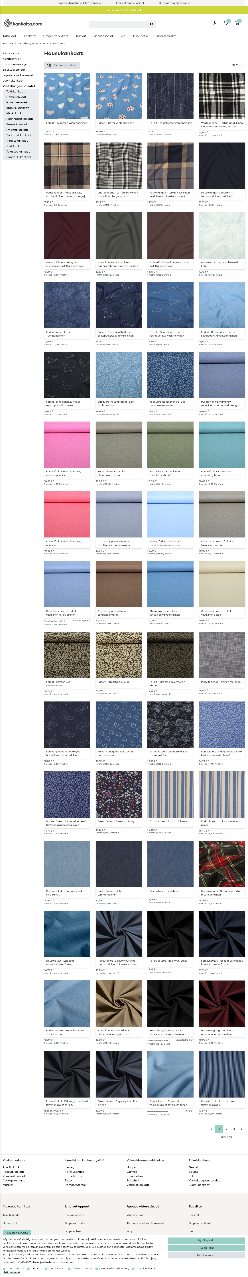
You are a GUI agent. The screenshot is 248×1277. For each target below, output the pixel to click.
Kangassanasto (74, 1215)
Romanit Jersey (76, 1184)
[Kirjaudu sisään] (215, 23)
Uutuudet (9, 36)
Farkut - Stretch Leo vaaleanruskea (58, 684)
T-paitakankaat (17, 140)
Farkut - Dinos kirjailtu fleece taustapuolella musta (63, 404)
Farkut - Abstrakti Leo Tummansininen (59, 334)
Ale (123, 36)
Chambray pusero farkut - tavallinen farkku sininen (62, 613)
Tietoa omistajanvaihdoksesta (145, 1223)
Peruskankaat (12, 53)
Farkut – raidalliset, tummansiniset (170, 123)
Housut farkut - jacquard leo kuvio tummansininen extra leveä (66, 823)
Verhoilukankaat (138, 1184)
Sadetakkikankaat (18, 135)
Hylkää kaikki (206, 1248)
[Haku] (151, 24)
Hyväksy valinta (206, 1255)
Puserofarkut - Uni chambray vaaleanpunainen (63, 473)
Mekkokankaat (16, 113)
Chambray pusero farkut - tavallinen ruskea (113, 613)
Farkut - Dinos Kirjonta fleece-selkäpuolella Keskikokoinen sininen (167, 334)
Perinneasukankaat (19, 118)
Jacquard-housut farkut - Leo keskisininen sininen (167, 404)
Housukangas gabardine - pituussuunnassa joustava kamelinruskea (113, 1032)
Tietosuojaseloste (40, 1262)
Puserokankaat (16, 124)
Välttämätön (17, 1268)
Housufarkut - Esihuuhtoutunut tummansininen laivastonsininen (117, 963)
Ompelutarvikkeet (55, 36)
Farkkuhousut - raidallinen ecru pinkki (220, 823)
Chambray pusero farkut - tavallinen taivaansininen (165, 613)
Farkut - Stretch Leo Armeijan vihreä (167, 684)
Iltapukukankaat (17, 107)
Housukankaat (16, 102)
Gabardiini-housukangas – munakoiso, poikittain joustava (64, 264)
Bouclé (193, 1171)
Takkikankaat (15, 91)
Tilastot (37, 1268)
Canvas (132, 1171)
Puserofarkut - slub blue (164, 891)
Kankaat (30, 36)
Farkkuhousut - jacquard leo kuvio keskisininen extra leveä (221, 753)
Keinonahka (135, 1176)
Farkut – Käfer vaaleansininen (116, 123)
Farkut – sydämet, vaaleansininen (66, 123)
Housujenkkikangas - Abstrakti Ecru (219, 264)
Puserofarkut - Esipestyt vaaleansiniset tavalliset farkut (168, 1103)
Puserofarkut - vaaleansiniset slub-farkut (64, 893)
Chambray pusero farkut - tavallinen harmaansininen (114, 543)
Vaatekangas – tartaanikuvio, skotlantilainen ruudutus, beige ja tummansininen (66, 194)
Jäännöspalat (103, 36)
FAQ (129, 1231)
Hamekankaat (16, 97)
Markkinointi (58, 1268)
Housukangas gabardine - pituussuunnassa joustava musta (169, 1032)
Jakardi (194, 1176)
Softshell (133, 1180)
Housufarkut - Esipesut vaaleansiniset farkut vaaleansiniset (60, 963)
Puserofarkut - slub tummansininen (109, 893)
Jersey (69, 1167)
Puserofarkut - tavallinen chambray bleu (216, 473)
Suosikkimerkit (166, 36)
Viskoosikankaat (14, 1176)
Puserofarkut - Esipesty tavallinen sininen (118, 1103)
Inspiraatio (140, 36)
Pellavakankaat (13, 1171)
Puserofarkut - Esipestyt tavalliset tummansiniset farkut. (67, 1103)
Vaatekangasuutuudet (31, 43)
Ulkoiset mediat (83, 1268)
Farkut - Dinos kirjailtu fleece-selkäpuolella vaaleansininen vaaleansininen (219, 334)
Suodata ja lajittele (65, 65)
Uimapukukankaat (18, 157)
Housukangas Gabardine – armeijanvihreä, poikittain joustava (118, 264)
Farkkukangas (74, 1171)
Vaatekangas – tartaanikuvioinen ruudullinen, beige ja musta (118, 194)
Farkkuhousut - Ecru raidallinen (168, 821)
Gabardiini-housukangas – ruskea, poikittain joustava (170, 264)
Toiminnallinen (146, 1268)
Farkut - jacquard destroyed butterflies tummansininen (63, 753)
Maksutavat (10, 1223)
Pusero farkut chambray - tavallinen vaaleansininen (165, 543)
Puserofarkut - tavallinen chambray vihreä (164, 473)
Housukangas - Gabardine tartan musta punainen (221, 893)
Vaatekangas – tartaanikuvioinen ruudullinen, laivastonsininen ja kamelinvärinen (169, 194)
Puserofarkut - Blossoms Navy (116, 821)
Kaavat (81, 36)
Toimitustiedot (12, 1215)
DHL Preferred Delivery (115, 1268)
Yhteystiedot (135, 1215)
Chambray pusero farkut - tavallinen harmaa (217, 543)
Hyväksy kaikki (206, 1240)
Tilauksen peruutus (17, 1233)
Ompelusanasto (75, 1223)
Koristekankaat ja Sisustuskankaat (15, 67)
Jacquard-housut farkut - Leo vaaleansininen (116, 404)
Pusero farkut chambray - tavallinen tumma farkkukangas (220, 404)
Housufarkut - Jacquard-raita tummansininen (219, 1103)
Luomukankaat (13, 80)
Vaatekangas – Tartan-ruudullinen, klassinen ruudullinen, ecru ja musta (222, 125)
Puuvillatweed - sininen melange (221, 682)
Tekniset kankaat (18, 151)
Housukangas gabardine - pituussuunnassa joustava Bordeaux (217, 1032)
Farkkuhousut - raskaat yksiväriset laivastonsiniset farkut (222, 963)
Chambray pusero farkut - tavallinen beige (217, 613)
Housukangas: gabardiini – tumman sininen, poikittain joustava (217, 194)
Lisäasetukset (11, 1272)
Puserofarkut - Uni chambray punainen (63, 543)
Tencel (193, 1167)
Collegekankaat (14, 1180)
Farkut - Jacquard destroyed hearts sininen (115, 753)
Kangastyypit (12, 58)
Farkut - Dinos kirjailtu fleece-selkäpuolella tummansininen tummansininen (116, 334)
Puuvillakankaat (14, 1167)
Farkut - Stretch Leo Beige (114, 682)
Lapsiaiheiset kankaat (18, 75)
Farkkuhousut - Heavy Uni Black (168, 961)
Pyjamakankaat (17, 129)
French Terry (73, 1176)
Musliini (8, 1184)
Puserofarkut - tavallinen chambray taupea (113, 473)
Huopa (131, 1167)
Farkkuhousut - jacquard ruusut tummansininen (168, 753)
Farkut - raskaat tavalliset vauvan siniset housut (66, 1032)
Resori (69, 1180)
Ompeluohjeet (74, 1231)
